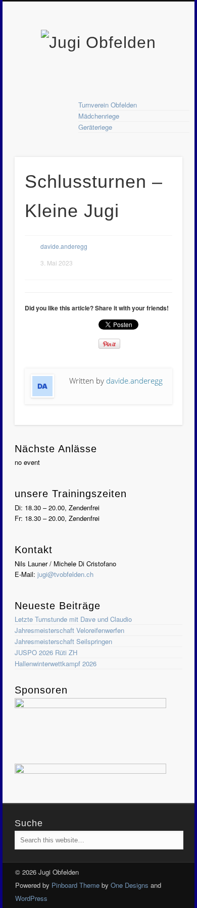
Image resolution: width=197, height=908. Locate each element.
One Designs (130, 885)
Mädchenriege (98, 116)
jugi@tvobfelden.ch (65, 574)
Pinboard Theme (76, 885)
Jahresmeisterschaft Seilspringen (63, 641)
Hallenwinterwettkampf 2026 (55, 663)
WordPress (31, 898)
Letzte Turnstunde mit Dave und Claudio (73, 619)
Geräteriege (95, 127)
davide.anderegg (63, 246)
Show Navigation (157, 90)
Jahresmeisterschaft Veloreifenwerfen (69, 630)
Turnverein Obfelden (107, 105)
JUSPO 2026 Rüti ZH (46, 652)
